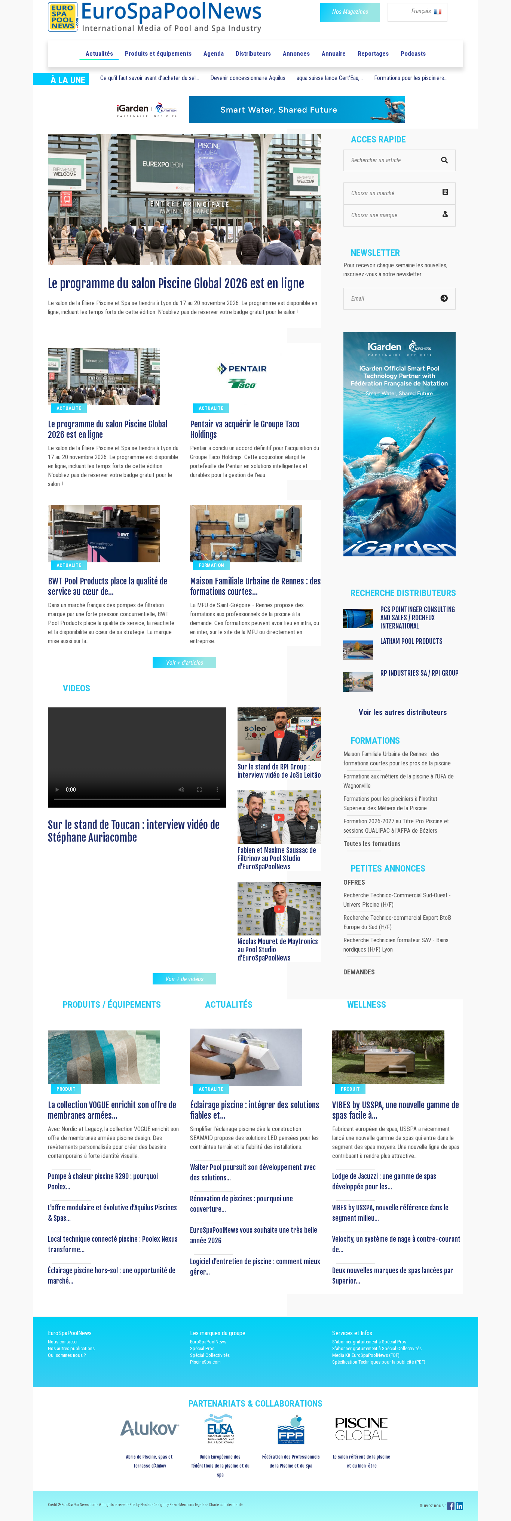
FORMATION (211, 565)
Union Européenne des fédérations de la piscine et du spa (220, 1466)
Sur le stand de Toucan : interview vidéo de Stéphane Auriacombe (134, 831)
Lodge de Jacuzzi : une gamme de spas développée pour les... (384, 1181)
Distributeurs (253, 53)
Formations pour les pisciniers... (410, 78)
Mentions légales (193, 1505)
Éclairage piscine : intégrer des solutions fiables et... (254, 1110)
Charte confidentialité (226, 1505)
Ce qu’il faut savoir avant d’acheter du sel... (149, 78)
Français (421, 11)
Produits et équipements (158, 53)
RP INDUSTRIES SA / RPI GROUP (419, 673)
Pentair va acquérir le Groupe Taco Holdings (149, 283)
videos (76, 688)
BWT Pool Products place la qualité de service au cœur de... (107, 586)
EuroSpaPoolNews (208, 1342)
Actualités (99, 53)
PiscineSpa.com (205, 1362)
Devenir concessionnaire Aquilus (247, 78)
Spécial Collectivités (210, 1355)
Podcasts (413, 53)
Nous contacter (63, 1342)
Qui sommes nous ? (67, 1355)
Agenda (214, 53)
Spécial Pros (202, 1348)
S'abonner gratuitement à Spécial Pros (369, 1342)
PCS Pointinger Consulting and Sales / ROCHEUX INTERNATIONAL (417, 617)
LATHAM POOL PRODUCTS (411, 641)
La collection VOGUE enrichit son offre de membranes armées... (112, 1110)
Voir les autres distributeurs (403, 712)
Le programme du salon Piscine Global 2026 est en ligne (108, 429)
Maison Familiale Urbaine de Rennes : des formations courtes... (255, 586)
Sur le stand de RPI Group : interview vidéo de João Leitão (279, 771)
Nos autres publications (71, 1348)
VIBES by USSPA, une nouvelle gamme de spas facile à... (395, 1110)
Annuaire (334, 53)
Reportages (373, 53)
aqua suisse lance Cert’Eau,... (330, 78)
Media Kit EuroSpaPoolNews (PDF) (366, 1355)
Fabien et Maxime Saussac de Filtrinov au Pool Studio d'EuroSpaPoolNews (277, 858)
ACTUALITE (68, 408)
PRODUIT (66, 1089)
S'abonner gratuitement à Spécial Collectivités (377, 1348)
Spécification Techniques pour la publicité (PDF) (378, 1362)
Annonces (296, 53)
